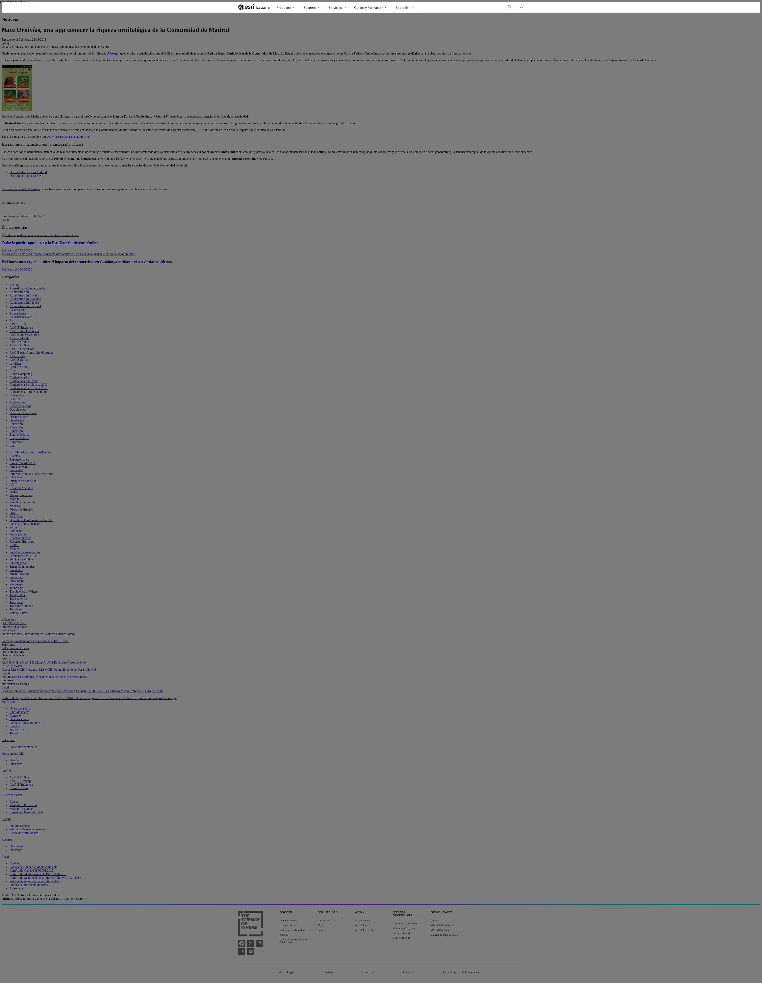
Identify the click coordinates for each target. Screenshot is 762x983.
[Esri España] (254, 7)
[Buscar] (509, 7)
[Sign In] (521, 7)
